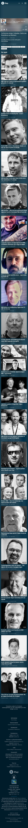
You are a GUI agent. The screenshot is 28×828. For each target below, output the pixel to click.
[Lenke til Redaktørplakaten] (14, 777)
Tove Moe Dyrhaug (16, 46)
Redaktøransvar (20, 803)
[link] (4, 3)
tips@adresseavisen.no (15, 766)
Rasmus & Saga (4, 37)
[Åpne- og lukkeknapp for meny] (25, 3)
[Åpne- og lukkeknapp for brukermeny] (19, 3)
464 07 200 (16, 735)
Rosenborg (4, 48)
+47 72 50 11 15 (15, 794)
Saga (3, 46)
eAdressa (20, 744)
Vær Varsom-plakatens (20, 798)
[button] (4, 29)
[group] (26, 29)
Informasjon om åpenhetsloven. (14, 821)
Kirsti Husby (14, 720)
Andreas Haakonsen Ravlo (14, 724)
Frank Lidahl (8, 46)
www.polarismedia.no (14, 759)
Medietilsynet (14, 804)
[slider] (14, 28)
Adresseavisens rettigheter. (17, 809)
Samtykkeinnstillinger (14, 815)
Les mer (16, 709)
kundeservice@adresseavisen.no (15, 741)
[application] (14, 25)
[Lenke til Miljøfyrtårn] (14, 782)
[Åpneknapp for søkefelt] (22, 3)
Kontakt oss (16, 736)
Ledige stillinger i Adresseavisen (14, 749)
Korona (23, 46)
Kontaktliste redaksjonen (14, 729)
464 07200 (17, 792)
